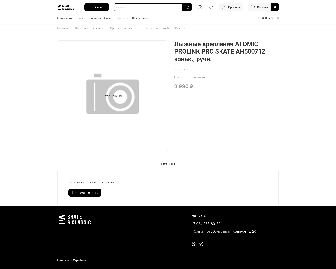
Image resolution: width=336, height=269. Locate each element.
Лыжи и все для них (89, 28)
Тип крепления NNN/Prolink (165, 28)
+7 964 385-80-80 (267, 18)
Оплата (108, 18)
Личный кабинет (142, 18)
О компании (64, 18)
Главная (62, 28)
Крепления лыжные (124, 28)
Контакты (123, 18)
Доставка (95, 18)
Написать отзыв (85, 192)
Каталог (100, 7)
